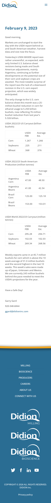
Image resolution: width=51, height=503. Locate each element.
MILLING (25, 365)
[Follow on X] (13, 470)
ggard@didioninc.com (16, 311)
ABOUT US (25, 389)
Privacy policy (25, 494)
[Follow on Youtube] (37, 470)
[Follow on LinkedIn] (29, 470)
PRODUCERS (25, 377)
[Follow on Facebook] (21, 470)
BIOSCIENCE (25, 371)
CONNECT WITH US (25, 396)
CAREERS (25, 383)
